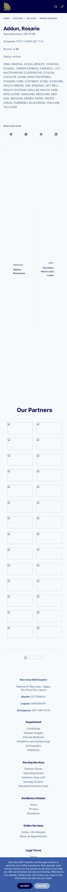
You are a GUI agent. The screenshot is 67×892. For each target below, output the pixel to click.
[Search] (55, 6)
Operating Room (33, 773)
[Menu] (62, 6)
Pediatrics (33, 750)
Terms (33, 804)
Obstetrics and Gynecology (33, 741)
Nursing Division (33, 781)
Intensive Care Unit (33, 777)
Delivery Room (33, 768)
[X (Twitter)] (26, 134)
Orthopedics (33, 745)
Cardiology (33, 728)
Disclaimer (33, 813)
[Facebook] (11, 134)
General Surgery (33, 733)
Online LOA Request (33, 832)
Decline (42, 886)
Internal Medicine (33, 737)
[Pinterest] (41, 134)
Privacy (33, 809)
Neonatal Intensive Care (33, 786)
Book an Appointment (33, 836)
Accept (24, 886)
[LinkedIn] (56, 134)
